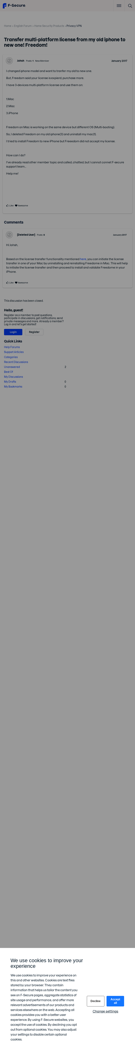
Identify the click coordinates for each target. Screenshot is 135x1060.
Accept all (115, 1001)
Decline (96, 1001)
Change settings (105, 1011)
